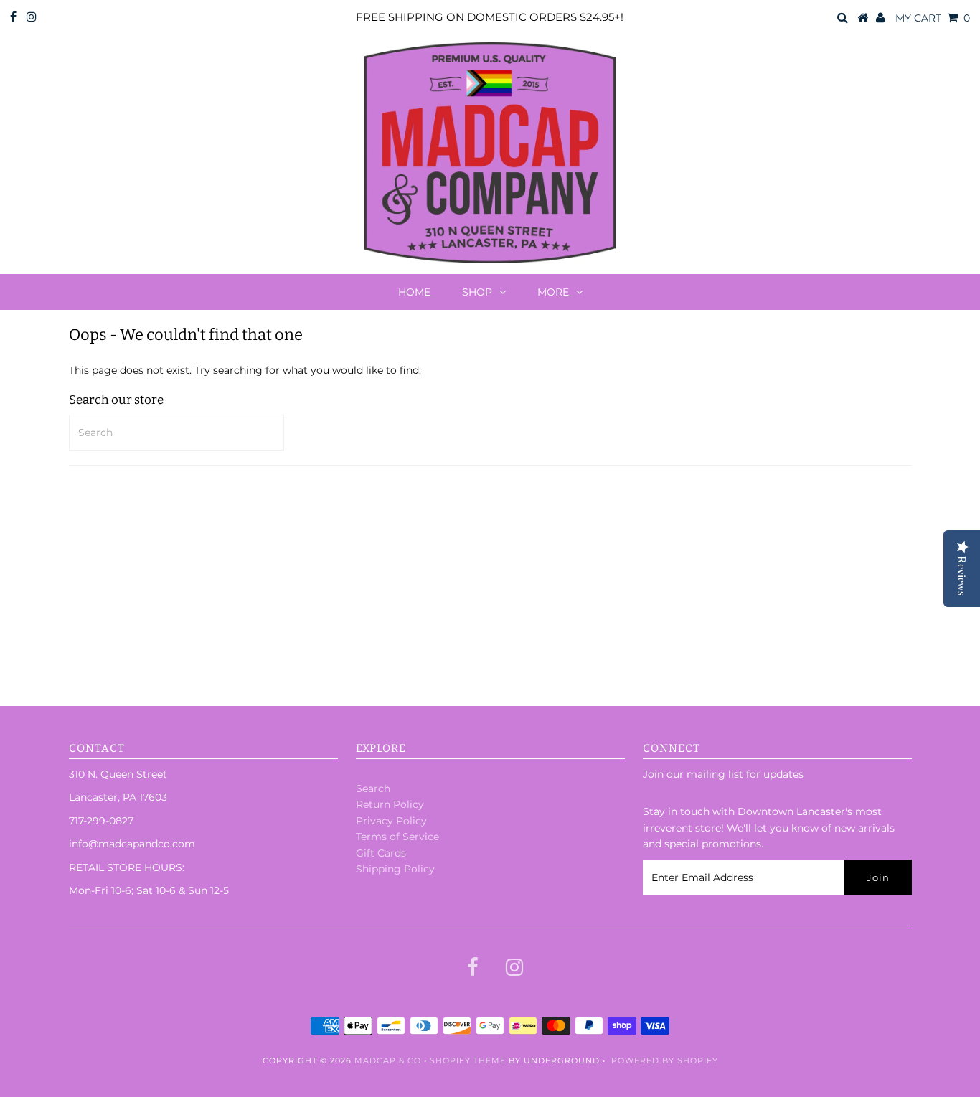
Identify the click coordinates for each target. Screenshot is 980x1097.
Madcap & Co (387, 1060)
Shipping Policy (395, 868)
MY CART (932, 17)
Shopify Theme (468, 1060)
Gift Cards (381, 853)
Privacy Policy (391, 820)
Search (373, 788)
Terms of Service (397, 836)
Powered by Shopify (664, 1060)
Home (414, 292)
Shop (477, 292)
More (553, 292)
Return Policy (390, 804)
